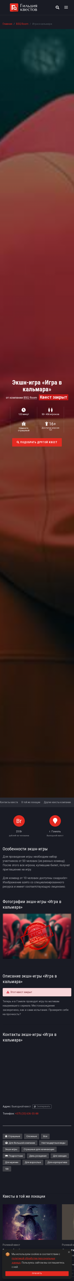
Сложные (31, 1136)
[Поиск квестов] (57, 7)
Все (45, 1136)
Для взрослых (33, 1162)
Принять (37, 1273)
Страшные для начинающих (39, 1149)
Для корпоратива (57, 1162)
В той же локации (31, 802)
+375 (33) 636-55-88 (26, 1113)
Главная (7, 23)
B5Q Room (22, 23)
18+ (7, 1169)
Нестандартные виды (53, 1143)
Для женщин (60, 1156)
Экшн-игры (11, 1149)
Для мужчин (11, 1162)
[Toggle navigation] (66, 7)
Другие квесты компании (57, 802)
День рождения (38, 1156)
